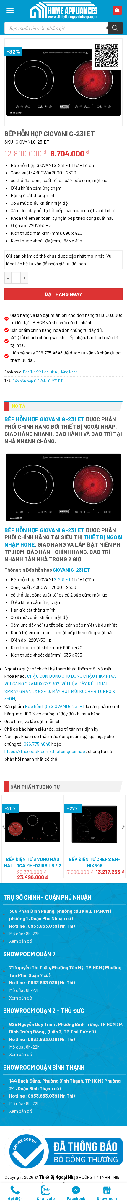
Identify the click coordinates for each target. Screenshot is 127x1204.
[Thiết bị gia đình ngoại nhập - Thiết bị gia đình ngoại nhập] (63, 10)
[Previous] (4, 838)
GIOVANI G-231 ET (71, 569)
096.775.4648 (37, 744)
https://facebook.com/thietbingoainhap (44, 751)
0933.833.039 (42, 926)
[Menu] (10, 10)
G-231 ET (62, 579)
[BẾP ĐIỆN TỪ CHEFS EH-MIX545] (94, 824)
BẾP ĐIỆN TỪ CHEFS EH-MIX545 (94, 862)
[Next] (123, 838)
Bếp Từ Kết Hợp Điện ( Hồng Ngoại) (51, 371)
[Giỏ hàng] (117, 10)
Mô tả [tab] (18, 406)
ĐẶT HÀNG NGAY (63, 294)
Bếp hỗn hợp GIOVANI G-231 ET (37, 381)
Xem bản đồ (20, 941)
